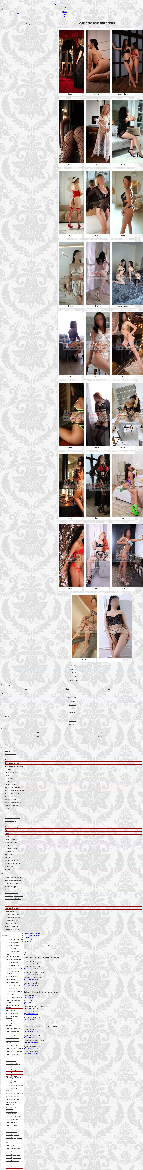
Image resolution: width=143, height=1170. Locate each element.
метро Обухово (11, 1058)
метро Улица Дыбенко (13, 1149)
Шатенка (72, 724)
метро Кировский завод (14, 997)
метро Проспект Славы (14, 1116)
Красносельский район (13, 899)
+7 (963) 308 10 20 (31, 980)
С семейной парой (11, 842)
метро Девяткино (12, 976)
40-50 (100, 736)
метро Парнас (11, 1067)
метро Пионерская (12, 1073)
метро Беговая (11, 948)
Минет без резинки (11, 812)
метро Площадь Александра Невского (13, 1077)
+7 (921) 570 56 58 (31, 969)
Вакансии (62, 10)
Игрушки (8, 769)
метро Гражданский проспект (13, 972)
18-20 (37, 732)
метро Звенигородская (14, 991)
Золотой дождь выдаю (12, 763)
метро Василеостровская (12, 955)
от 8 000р (73, 669)
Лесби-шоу (8, 781)
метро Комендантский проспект (13, 1001)
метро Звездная (11, 988)
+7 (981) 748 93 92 (31, 974)
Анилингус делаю (11, 748)
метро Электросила (13, 1167)
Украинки (72, 712)
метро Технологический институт (14, 1141)
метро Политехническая (14, 1093)
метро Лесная (11, 1021)
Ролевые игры (10, 839)
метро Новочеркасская (14, 1051)
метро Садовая (11, 1126)
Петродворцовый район (13, 917)
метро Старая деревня (14, 1138)
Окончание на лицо (11, 827)
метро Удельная (11, 1145)
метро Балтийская (12, 945)
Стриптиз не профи (11, 848)
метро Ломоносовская (13, 1028)
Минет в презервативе (12, 818)
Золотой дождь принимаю (14, 766)
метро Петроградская (13, 1070)
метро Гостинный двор (14, 968)
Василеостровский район (13, 880)
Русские (72, 701)
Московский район (11, 908)
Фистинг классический (12, 863)
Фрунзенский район (12, 926)
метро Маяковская (12, 1032)
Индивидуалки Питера (62, 2)
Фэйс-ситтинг (9, 866)
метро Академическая (13, 942)
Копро (7, 775)
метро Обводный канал (14, 1055)
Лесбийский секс (10, 784)
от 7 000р (73, 665)
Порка (7, 833)
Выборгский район (11, 883)
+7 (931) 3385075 (32, 1053)
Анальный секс (10, 745)
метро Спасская (11, 1132)
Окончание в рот (10, 821)
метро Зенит (10, 994)
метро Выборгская (12, 965)
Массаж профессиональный (14, 790)
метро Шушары (11, 1164)
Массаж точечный (11, 799)
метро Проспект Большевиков (11, 1103)
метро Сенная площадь (14, 1129)
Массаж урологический (13, 802)
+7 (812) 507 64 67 (32, 1043)
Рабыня (7, 836)
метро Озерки (11, 1061)
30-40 (37, 736)
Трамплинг (8, 854)
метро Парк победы (13, 1064)
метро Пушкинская (12, 1119)
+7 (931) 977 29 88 (31, 963)
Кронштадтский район (12, 902)
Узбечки (72, 708)
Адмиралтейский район (13, 877)
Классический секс (11, 772)
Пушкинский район (11, 923)
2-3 (67, 689)
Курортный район (11, 905)
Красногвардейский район (14, 896)
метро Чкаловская (12, 1161)
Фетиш (7, 857)
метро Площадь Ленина (14, 1085)
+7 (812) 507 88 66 (32, 1048)
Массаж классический (12, 787)
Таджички (72, 705)
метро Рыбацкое (11, 1122)
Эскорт (7, 869)
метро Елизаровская (13, 985)
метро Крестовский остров (12, 1006)
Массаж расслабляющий (13, 793)
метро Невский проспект (14, 1048)
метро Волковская (12, 962)
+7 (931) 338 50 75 (31, 985)
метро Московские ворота (12, 1041)
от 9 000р (73, 673)
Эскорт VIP (62, 8)
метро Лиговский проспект (12, 1024)
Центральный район (12, 929)
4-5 (109, 689)
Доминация (9, 760)
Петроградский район (12, 914)
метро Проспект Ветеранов (11, 1108)
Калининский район (12, 887)
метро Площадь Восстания (11, 1081)
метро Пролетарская (13, 1099)
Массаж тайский (10, 796)
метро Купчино (11, 1010)
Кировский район (11, 890)
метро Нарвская (11, 1045)
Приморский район (11, 920)
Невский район (10, 911)
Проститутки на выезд (62, 4)
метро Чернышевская (13, 1158)
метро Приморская (12, 1096)
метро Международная (14, 1035)
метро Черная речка (13, 1155)
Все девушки (73, 680)
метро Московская (12, 1038)
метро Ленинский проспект (12, 1017)
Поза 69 (7, 830)
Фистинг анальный (11, 860)
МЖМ (7, 809)
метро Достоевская (12, 979)
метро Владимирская (13, 959)
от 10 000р (73, 676)
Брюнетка (72, 721)
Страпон (8, 845)
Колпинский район (11, 893)
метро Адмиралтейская (14, 939)
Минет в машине (11, 815)
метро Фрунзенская (13, 1152)
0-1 (26, 689)
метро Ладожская (12, 1013)
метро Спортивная (12, 1135)
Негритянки (72, 697)
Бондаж (7, 751)
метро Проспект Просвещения (11, 1112)
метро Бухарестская (13, 951)
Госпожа (8, 757)
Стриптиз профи (10, 851)
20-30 (100, 732)
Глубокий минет (10, 754)
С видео (62, 6)
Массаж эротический (12, 805)
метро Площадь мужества (11, 1089)
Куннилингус (9, 778)
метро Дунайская (12, 982)
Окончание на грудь (12, 824)
